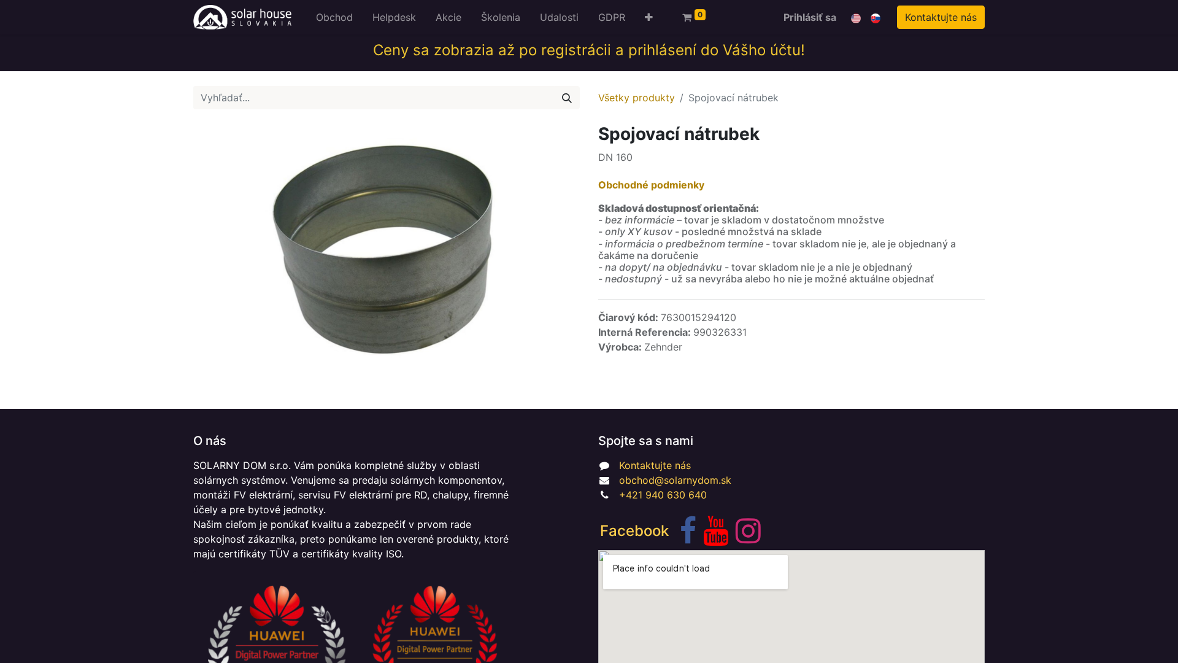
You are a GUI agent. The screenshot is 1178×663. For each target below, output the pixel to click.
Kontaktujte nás (941, 17)
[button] (649, 17)
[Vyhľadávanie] (567, 97)
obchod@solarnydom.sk (675, 480)
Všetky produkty (636, 97)
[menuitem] (334, 17)
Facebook (634, 531)
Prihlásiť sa (809, 17)
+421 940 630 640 (663, 495)
